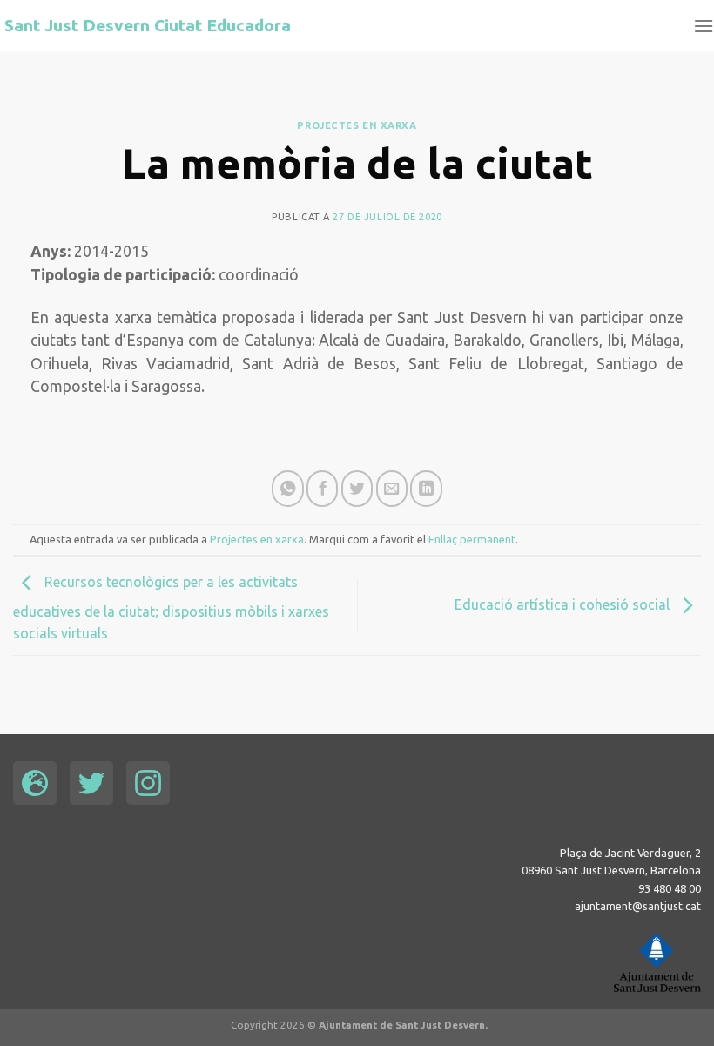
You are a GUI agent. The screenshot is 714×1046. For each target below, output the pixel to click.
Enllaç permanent (471, 539)
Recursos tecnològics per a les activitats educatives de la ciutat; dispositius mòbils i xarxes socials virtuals (171, 608)
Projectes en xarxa (356, 125)
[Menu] (703, 25)
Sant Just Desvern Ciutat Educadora (147, 25)
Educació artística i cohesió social (564, 604)
